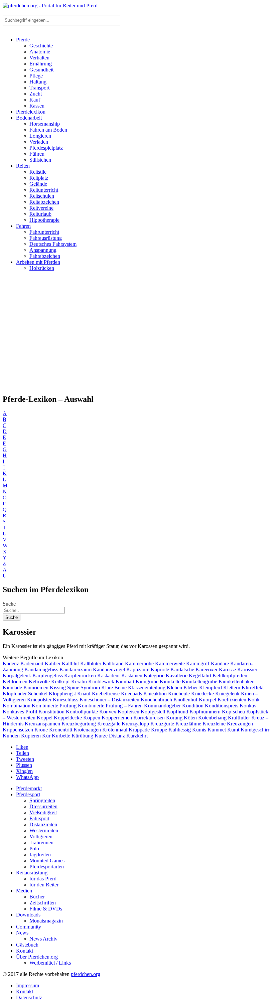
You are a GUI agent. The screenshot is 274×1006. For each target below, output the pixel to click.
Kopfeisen (128, 711)
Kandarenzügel (109, 669)
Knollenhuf (185, 699)
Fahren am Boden (48, 130)
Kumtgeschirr (255, 729)
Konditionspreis (221, 705)
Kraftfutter (239, 717)
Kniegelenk (227, 693)
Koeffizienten (232, 699)
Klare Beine (114, 687)
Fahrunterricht (44, 232)
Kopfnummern (205, 711)
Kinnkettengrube (199, 681)
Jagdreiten (40, 854)
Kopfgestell (153, 711)
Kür (46, 735)
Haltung (37, 82)
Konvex (107, 711)
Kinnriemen (35, 687)
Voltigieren (40, 836)
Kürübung (82, 735)
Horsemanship (44, 124)
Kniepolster (39, 699)
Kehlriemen (15, 681)
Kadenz (11, 663)
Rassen (36, 106)
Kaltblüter (90, 663)
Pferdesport (28, 794)
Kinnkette (170, 681)
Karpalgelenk (17, 675)
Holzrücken (41, 268)
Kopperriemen (117, 717)
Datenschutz (29, 997)
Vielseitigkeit (43, 812)
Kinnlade (12, 687)
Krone (41, 729)
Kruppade (139, 729)
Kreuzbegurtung (78, 723)
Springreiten (42, 800)
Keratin (79, 681)
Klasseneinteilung (146, 687)
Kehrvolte (39, 681)
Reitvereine (41, 208)
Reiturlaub (40, 214)
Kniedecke (202, 693)
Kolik (254, 699)
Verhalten (39, 57)
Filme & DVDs (45, 908)
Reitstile (37, 172)
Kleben (174, 687)
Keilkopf (60, 681)
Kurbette (61, 735)
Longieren (40, 136)
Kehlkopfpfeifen (230, 675)
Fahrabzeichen (44, 256)
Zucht (35, 94)
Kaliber (52, 663)
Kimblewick (101, 681)
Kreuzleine (214, 723)
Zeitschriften (42, 902)
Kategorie (154, 675)
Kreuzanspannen (42, 723)
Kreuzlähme (188, 723)
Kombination (16, 705)
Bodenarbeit (29, 118)
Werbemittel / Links (50, 963)
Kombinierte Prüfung (54, 705)
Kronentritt (60, 729)
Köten (190, 717)
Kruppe (159, 729)
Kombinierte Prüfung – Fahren (110, 705)
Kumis (199, 729)
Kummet (217, 729)
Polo (34, 848)
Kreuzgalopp (135, 723)
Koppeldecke (68, 717)
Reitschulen (41, 196)
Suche (9, 604)
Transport (39, 88)
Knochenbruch (156, 699)
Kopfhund (177, 711)
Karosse (227, 669)
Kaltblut (70, 663)
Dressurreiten (43, 806)
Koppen (91, 717)
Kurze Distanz (110, 735)
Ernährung (40, 63)
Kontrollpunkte (82, 711)
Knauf (84, 693)
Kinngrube (147, 681)
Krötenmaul (114, 729)
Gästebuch (27, 945)
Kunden (11, 735)
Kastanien (131, 675)
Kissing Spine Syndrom (75, 687)
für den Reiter (43, 884)
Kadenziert (31, 663)
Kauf (34, 100)
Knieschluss (65, 699)
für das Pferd (42, 878)
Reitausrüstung (31, 872)
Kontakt (24, 951)
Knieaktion (155, 693)
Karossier (247, 669)
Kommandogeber (162, 705)
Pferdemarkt (29, 788)
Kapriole (160, 669)
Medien (24, 890)
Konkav (248, 705)
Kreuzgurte (162, 723)
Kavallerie (176, 675)
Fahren (23, 226)
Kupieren (31, 735)
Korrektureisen (149, 717)
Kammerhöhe (139, 663)
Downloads (28, 914)
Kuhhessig (179, 729)
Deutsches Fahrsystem (53, 244)
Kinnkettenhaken (237, 681)
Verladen (38, 142)
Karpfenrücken (80, 675)
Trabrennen (41, 842)
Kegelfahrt (200, 675)
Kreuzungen (240, 723)
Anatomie (39, 51)
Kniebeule (179, 693)
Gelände (38, 184)
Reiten (23, 166)
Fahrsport (39, 818)
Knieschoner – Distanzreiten (109, 699)
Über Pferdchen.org (37, 957)
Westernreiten (43, 830)
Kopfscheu (233, 711)
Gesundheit (41, 69)
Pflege (36, 75)
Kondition (192, 705)
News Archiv (43, 939)
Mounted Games (46, 860)
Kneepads (131, 693)
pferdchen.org (85, 974)
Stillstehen (40, 160)
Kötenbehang (212, 717)
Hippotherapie (44, 220)
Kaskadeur (108, 675)
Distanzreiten (43, 824)
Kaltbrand (113, 663)
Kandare (220, 663)
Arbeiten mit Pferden (38, 262)
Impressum (27, 985)
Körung (174, 717)
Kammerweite (170, 663)
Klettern (231, 687)
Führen (36, 154)
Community (28, 927)
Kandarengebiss (41, 669)
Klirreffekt (253, 687)
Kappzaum (137, 669)
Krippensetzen (18, 729)
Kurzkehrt (137, 735)
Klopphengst (62, 693)
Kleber (190, 687)
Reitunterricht (43, 190)
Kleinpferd (210, 687)
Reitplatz (38, 178)
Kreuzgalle (108, 723)
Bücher (37, 896)
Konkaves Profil (20, 711)
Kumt (233, 729)
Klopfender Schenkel (25, 693)
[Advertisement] (137, 335)
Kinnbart (125, 681)
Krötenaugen (87, 729)
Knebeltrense (106, 693)
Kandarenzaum (75, 669)
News (22, 933)
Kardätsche (182, 669)
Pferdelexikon (30, 112)
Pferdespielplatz (46, 148)
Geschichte (41, 45)
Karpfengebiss (47, 675)
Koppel (44, 717)
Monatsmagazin (46, 921)
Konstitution (51, 711)
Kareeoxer (206, 669)
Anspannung (42, 250)
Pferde (23, 39)
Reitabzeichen (44, 202)
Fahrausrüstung (45, 238)
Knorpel (207, 699)
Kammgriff (198, 663)
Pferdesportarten (46, 866)
